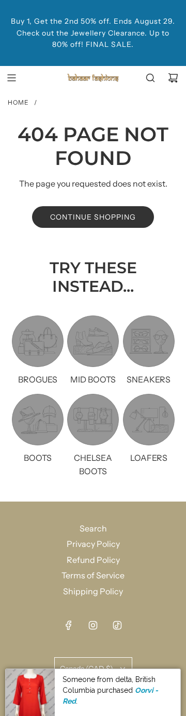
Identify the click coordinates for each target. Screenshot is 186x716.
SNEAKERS (149, 379)
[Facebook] (68, 625)
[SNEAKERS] (149, 341)
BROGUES (37, 379)
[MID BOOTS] (93, 341)
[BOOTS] (38, 419)
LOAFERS (148, 458)
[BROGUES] (38, 341)
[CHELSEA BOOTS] (93, 419)
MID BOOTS (93, 379)
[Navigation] (11, 77)
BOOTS (38, 458)
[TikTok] (117, 625)
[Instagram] (93, 625)
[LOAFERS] (149, 419)
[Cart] (173, 77)
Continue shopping (93, 217)
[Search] (150, 77)
